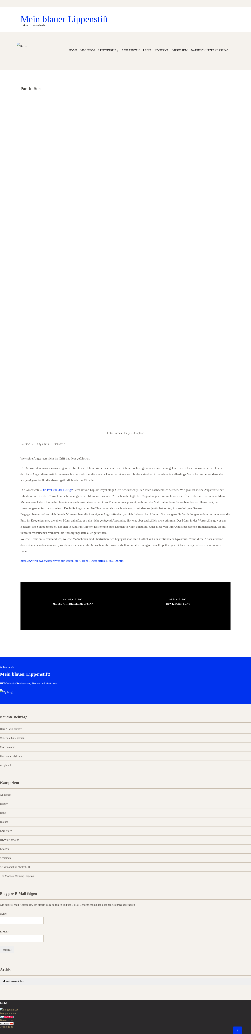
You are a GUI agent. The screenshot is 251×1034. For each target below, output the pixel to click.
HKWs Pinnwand (9, 839)
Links (147, 50)
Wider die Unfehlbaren (12, 738)
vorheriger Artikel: (73, 601)
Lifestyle (59, 444)
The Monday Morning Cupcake (17, 876)
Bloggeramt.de (8, 1013)
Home (73, 50)
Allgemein (5, 794)
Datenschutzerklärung (209, 50)
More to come (7, 747)
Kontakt (161, 50)
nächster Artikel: (178, 601)
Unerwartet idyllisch (11, 756)
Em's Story (6, 830)
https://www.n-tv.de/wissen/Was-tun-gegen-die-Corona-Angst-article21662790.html (72, 560)
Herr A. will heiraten (11, 729)
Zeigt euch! (6, 765)
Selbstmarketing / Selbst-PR (15, 867)
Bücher (4, 821)
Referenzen (131, 50)
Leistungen (107, 50)
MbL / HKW (87, 50)
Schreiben (5, 858)
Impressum (179, 50)
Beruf (3, 812)
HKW (27, 444)
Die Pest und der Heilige (57, 490)
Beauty (4, 803)
